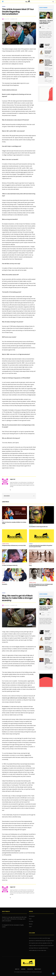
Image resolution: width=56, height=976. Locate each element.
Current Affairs (5, 543)
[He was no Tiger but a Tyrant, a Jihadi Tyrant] (41, 52)
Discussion (7, 495)
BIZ (2, 520)
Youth (30, 926)
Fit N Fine (31, 921)
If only (30, 565)
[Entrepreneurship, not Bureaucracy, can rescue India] (14, 535)
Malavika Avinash (46, 56)
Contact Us (30, 969)
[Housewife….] (14, 574)
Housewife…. (5, 584)
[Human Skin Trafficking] (41, 46)
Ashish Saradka (43, 27)
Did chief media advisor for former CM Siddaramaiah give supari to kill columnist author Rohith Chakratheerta (41, 585)
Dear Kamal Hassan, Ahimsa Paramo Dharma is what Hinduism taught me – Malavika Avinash (48, 62)
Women (30, 924)
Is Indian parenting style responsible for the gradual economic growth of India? (40, 546)
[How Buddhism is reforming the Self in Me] (41, 515)
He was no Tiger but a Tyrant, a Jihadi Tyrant (48, 52)
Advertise (23, 969)
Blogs (3, 563)
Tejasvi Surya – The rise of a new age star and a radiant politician (46, 22)
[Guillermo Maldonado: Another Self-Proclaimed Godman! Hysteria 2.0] (41, 74)
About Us (17, 969)
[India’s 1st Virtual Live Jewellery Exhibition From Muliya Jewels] (14, 512)
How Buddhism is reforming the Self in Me (38, 526)
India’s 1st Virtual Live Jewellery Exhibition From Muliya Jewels (14, 523)
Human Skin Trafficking (47, 45)
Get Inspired (31, 916)
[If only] (41, 556)
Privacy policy (38, 969)
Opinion (3, 6)
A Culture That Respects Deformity (9, 565)
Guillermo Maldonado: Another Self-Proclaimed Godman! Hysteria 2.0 (48, 75)
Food (30, 918)
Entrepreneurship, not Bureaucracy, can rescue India (14, 545)
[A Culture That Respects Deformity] (14, 555)
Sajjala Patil (6, 19)
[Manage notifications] (53, 973)
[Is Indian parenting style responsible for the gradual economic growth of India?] (41, 535)
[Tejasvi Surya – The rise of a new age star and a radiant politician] (46, 15)
